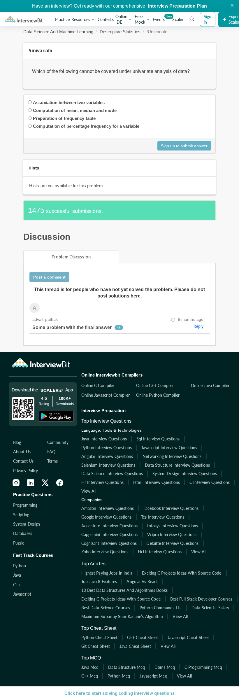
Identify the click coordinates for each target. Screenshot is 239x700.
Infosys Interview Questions (172, 525)
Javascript (22, 594)
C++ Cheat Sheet (142, 637)
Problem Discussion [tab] (71, 256)
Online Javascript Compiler (105, 395)
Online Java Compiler (210, 385)
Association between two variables (69, 102)
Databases (22, 533)
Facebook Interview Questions (170, 508)
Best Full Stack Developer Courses (201, 598)
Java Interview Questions (104, 438)
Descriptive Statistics (120, 31)
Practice (62, 19)
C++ (16, 584)
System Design (26, 524)
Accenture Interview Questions (109, 525)
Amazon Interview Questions (107, 508)
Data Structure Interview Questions (177, 465)
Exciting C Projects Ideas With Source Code (181, 572)
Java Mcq (90, 667)
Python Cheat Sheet (99, 637)
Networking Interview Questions (172, 456)
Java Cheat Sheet (135, 646)
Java (17, 575)
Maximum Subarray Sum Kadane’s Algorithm (122, 616)
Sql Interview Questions (158, 438)
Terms (52, 461)
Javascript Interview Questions (169, 447)
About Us (22, 451)
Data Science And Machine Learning (58, 31)
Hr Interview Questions (102, 482)
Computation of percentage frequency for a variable (86, 126)
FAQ (51, 451)
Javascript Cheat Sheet (188, 637)
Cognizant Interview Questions (109, 543)
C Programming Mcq (203, 667)
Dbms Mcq (164, 667)
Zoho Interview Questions (104, 551)
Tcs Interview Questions (162, 516)
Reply (199, 326)
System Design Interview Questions (184, 473)
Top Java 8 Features (99, 581)
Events (159, 18)
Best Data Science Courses (105, 607)
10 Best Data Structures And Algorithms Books (124, 590)
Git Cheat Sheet (95, 646)
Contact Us (23, 461)
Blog (17, 442)
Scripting (21, 514)
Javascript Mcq (153, 675)
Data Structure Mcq (126, 667)
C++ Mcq (89, 675)
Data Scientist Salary (210, 607)
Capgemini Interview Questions (109, 534)
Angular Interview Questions (107, 456)
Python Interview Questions (106, 447)
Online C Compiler (98, 385)
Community (57, 442)
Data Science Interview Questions (112, 473)
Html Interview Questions (156, 482)
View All (88, 491)
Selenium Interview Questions (108, 465)
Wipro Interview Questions (171, 534)
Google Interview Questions (106, 516)
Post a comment (49, 277)
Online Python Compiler (158, 395)
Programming (25, 505)
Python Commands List (161, 607)
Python (19, 565)
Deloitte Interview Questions (172, 543)
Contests (106, 19)
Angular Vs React (142, 581)
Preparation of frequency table (64, 118)
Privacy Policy (25, 470)
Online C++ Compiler (155, 385)
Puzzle (18, 542)
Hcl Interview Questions (160, 551)
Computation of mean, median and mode (75, 110)
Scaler (177, 19)
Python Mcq (119, 675)
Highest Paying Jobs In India (107, 572)
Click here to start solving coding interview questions (119, 693)
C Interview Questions (209, 482)
